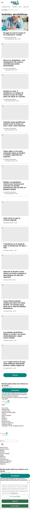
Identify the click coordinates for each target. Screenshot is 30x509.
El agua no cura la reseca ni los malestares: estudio (14, 34)
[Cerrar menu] (2, 438)
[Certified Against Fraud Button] (8, 427)
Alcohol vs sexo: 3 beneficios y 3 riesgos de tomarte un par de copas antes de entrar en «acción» (14, 93)
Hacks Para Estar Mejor (9, 412)
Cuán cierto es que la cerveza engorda (11, 219)
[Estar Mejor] (15, 3)
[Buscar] (2, 444)
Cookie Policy (14, 493)
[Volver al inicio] (4, 432)
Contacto (4, 420)
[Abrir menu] (2, 2)
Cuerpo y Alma (17, 7)
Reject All (15, 501)
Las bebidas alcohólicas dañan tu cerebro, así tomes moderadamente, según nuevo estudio (14, 335)
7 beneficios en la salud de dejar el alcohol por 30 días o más (14, 246)
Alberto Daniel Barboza (10, 37)
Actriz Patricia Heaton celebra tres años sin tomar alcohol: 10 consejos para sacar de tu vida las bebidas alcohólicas (14, 304)
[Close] (28, 482)
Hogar (3, 417)
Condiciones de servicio (11, 396)
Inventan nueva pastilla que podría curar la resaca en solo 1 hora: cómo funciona (14, 124)
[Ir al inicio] (15, 402)
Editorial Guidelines (7, 423)
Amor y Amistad (6, 415)
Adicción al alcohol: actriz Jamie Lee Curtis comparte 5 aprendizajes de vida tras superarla (14, 274)
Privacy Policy (6, 421)
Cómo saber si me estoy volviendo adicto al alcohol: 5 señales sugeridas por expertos (14, 154)
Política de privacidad (12, 394)
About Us (4, 418)
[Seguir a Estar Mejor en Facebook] (2, 465)
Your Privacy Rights (15, 496)
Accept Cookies (15, 506)
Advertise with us (7, 424)
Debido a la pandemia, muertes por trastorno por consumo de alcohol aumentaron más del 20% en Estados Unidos (14, 185)
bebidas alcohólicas (13, 10)
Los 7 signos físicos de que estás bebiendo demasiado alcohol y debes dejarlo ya (14, 363)
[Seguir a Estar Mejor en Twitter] (6, 465)
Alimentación (6, 7)
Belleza (26, 7)
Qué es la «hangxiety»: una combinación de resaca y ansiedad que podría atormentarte (14, 63)
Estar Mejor (4, 10)
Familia (4, 414)
